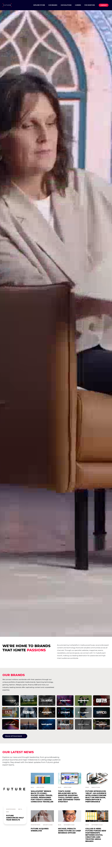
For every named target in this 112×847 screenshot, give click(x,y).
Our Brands (52, 5)
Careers (78, 5)
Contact (103, 5)
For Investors (89, 5)
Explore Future (39, 5)
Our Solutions (66, 5)
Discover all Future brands (13, 736)
